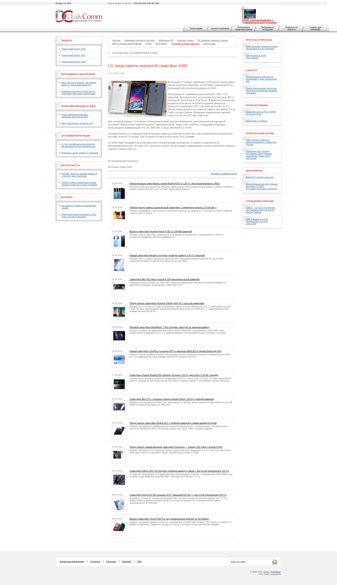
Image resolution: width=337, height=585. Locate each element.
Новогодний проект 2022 (73, 49)
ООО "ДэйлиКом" (272, 572)
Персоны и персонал (259, 40)
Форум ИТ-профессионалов (260, 177)
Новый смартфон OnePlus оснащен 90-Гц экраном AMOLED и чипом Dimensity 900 (175, 351)
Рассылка (111, 561)
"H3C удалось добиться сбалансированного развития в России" (261, 142)
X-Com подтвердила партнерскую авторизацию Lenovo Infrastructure (78, 145)
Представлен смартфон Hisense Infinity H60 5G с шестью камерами (166, 303)
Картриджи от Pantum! (256, 121)
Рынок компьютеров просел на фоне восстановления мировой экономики (261, 90)
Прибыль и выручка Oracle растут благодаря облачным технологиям (78, 92)
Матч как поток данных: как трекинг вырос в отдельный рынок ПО (79, 83)
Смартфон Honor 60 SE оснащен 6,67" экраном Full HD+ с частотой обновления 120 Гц (177, 495)
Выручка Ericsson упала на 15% (77, 123)
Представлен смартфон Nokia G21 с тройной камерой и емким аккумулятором (172, 423)
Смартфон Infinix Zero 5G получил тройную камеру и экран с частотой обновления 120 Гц (179, 471)
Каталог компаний (220, 28)
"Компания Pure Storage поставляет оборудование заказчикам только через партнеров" (259, 154)
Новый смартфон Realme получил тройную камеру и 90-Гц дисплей (167, 255)
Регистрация (196, 28)
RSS (139, 561)
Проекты (66, 40)
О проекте (95, 561)
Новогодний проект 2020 (73, 62)
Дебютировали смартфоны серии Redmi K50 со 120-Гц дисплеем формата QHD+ (174, 183)
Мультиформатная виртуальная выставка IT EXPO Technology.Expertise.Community (262, 186)
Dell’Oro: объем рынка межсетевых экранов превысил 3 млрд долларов (79, 183)
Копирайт (126, 561)
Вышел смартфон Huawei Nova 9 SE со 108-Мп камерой (160, 231)
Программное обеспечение (78, 74)
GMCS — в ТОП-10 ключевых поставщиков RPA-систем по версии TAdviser (261, 209)
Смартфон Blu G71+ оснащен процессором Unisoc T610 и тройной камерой (171, 399)
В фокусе (251, 70)
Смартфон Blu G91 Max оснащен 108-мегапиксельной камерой (164, 279)
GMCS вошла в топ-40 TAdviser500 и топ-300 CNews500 (257, 221)
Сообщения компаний (260, 201)
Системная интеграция (75, 136)
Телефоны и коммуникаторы (135, 53)
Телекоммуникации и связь (78, 106)
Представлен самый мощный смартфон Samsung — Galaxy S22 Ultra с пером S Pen (176, 447)
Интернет (67, 197)
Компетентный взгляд (260, 133)
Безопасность (70, 165)
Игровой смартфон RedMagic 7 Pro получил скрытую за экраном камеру (169, 327)
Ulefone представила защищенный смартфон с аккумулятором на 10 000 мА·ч (172, 207)
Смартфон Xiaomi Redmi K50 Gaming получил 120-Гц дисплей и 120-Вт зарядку (173, 375)
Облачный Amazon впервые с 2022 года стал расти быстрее (78, 215)
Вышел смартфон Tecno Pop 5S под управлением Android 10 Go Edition (169, 519)
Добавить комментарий (224, 173)
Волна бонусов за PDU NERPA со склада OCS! (261, 113)
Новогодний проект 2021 (73, 55)
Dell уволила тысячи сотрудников (256, 56)
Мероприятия (254, 171)
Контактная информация (72, 561)
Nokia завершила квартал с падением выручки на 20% (75, 115)
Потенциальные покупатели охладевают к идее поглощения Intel (261, 79)
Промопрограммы (257, 105)
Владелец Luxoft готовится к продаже (79, 153)
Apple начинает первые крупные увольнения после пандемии (262, 47)
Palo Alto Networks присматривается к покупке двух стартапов (79, 175)
